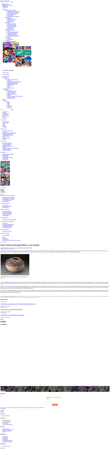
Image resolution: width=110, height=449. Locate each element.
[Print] (5, 321)
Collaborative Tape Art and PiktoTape (9, 219)
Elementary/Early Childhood (10, 10)
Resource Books (10, 15)
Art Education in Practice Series (13, 35)
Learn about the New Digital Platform (14, 81)
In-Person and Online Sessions (12, 31)
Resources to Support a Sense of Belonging (15, 96)
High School (7, 22)
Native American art (13, 247)
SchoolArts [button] (5, 77)
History (8, 103)
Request (1, 194)
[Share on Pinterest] (2, 321)
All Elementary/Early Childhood (13, 16)
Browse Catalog (6, 72)
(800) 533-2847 (5, 423)
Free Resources (8, 89)
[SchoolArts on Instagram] (2, 413)
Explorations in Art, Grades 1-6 (13, 12)
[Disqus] (55, 340)
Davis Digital (6, 4)
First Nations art (7, 247)
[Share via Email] (4, 321)
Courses (8, 30)
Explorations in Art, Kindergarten (13, 11)
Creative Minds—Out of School (8, 199)
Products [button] (4, 9)
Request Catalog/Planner (7, 5)
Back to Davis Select (5, 229)
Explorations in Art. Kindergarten (9, 197)
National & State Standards (8, 440)
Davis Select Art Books (7, 231)
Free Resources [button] (5, 88)
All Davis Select (10, 39)
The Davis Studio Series (11, 24)
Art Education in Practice (7, 227)
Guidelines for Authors (7, 430)
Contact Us (6, 7)
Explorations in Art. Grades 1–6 (8, 198)
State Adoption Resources (7, 441)
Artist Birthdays (5, 438)
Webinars (9, 95)
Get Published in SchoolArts (12, 83)
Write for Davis (5, 122)
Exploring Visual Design (11, 19)
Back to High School (5, 209)
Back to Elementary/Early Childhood (8, 195)
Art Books (9, 38)
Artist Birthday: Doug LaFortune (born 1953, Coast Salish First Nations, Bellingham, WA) (18, 303)
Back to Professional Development (7, 221)
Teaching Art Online (11, 97)
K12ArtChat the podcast (11, 90)
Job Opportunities (6, 121)
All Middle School (10, 21)
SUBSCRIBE (3, 391)
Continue (2, 410)
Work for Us (9, 106)
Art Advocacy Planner (11, 98)
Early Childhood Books (11, 14)
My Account (6, 6)
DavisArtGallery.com (6, 446)
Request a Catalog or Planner (8, 429)
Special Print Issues (10, 87)
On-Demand (5, 223)
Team (8, 104)
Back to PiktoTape (4, 217)
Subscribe (9, 80)
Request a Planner (6, 74)
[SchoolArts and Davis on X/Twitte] (1, 413)
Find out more (3, 408)
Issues (8, 86)
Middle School (7, 17)
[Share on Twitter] (1, 321)
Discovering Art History (11, 25)
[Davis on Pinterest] (3, 413)
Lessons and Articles (11, 93)
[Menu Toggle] (8, 0)
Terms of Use (5, 437)
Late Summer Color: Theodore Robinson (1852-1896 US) (11, 309)
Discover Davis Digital (11, 41)
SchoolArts (7, 78)
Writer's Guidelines (10, 84)
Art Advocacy (5, 439)
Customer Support (6, 428)
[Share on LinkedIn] (3, 321)
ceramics (2, 247)
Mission (8, 102)
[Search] (12, 109)
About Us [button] (4, 100)
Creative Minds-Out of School (12, 13)
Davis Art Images (6, 76)
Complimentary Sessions (7, 226)
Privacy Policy (5, 436)
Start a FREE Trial (6, 235)
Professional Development (10, 29)
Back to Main (3, 119)
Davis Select (7, 37)
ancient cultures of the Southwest (11, 282)
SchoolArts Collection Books (12, 82)
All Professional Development (12, 36)
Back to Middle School (5, 203)
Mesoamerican (25, 287)
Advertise (9, 85)
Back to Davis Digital (5, 233)
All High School (10, 28)
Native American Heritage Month (23, 247)
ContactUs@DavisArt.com (8, 424)
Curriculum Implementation (12, 32)
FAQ (4, 431)
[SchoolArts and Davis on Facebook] (0, 413)
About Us (7, 101)
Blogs (4, 99)
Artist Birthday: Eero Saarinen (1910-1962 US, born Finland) (12, 315)
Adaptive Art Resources (11, 92)
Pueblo (31, 247)
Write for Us (9, 105)
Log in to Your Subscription (12, 79)
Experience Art (10, 18)
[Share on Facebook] (0, 321)
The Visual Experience (11, 23)
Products (4, 112)
